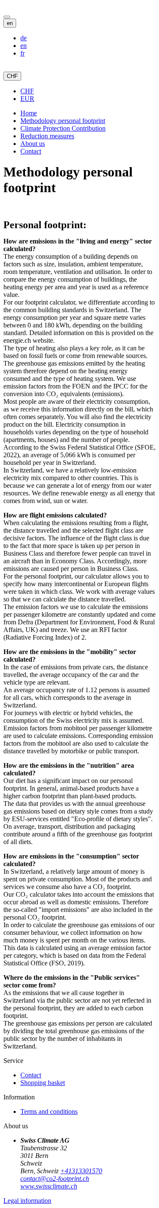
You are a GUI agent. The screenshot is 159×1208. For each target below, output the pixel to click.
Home (28, 113)
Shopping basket (42, 1082)
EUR (27, 98)
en (10, 23)
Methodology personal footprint (62, 120)
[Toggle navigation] (6, 17)
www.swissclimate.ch (48, 1186)
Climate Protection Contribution (63, 128)
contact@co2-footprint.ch (54, 1178)
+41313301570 (81, 1170)
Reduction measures (47, 136)
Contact (30, 151)
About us (32, 143)
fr (22, 53)
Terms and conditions (49, 1111)
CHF (12, 76)
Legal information (27, 1200)
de (23, 38)
